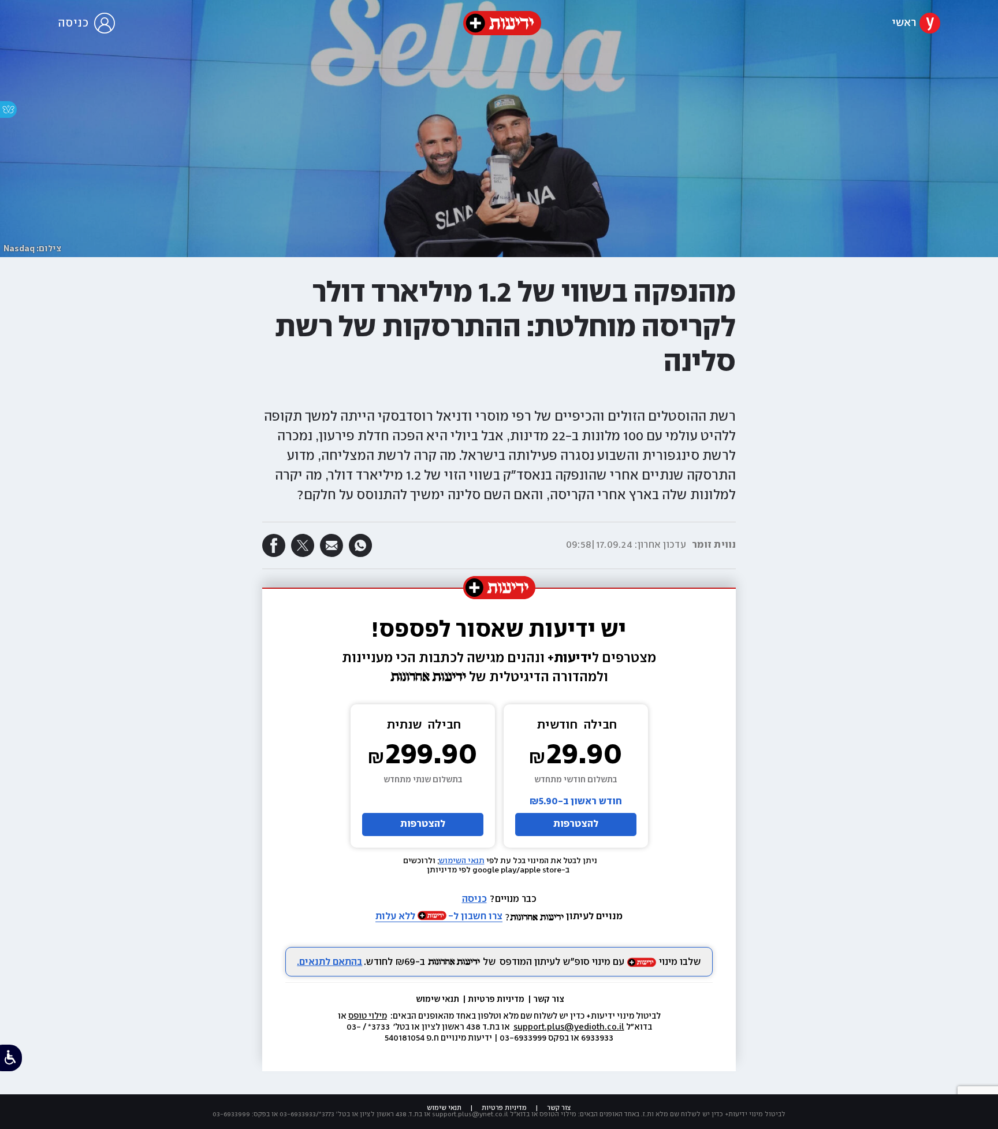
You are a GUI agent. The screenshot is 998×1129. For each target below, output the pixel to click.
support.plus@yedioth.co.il (568, 1027)
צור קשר (548, 1000)
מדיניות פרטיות (497, 1000)
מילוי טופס (367, 1016)
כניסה (474, 899)
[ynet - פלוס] (502, 23)
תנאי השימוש (462, 860)
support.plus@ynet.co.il (470, 1114)
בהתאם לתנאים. (329, 962)
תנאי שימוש (438, 1000)
